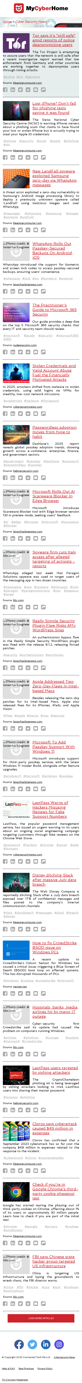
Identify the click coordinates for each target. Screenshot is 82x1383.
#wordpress (55, 655)
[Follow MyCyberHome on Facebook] (19, 1344)
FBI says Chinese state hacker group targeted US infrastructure (53, 1261)
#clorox (30, 1158)
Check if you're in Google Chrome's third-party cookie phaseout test (55, 1191)
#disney (9, 916)
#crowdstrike (45, 980)
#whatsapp (33, 213)
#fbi (20, 1287)
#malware (31, 401)
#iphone (9, 141)
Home (7, 21)
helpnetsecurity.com (25, 470)
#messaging (12, 587)
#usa (45, 1287)
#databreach (24, 912)
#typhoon (71, 1287)
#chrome (46, 845)
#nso (57, 590)
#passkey (33, 461)
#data (7, 912)
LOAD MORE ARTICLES (41, 1318)
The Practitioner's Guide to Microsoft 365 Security (54, 310)
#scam (42, 141)
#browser (31, 522)
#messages (11, 213)
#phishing (71, 141)
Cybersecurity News (64, 1357)
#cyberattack (13, 1158)
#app (28, 587)
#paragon (10, 590)
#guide (29, 335)
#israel (8, 594)
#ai (5, 522)
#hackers (30, 845)
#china (8, 1287)
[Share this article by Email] (36, 90)
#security (26, 141)
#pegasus (71, 590)
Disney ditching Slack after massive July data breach (54, 880)
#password (70, 461)
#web (74, 845)
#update (27, 980)
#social (61, 845)
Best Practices (26, 1368)
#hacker (32, 1287)
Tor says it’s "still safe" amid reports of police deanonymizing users (54, 40)
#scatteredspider (51, 1158)
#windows (49, 776)
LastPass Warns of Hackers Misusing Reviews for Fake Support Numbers (50, 809)
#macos (33, 715)
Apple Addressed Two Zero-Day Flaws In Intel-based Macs (55, 686)
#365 (7, 339)
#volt (57, 1287)
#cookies (72, 1226)
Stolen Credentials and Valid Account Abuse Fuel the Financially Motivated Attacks (54, 372)
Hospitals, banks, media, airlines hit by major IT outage (55, 1012)
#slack (59, 912)
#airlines (9, 1037)
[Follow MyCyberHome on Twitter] (32, 1344)
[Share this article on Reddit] (29, 90)
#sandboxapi (13, 1230)
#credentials (12, 401)
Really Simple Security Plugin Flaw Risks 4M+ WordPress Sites (54, 625)
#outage (52, 1037)
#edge (16, 522)
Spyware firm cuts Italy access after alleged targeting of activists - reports (54, 559)
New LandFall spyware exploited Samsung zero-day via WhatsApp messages (54, 178)
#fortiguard (50, 401)
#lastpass (10, 848)
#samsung (53, 213)
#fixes (8, 715)
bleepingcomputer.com (27, 82)
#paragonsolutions (35, 590)
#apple (55, 141)
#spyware (10, 217)
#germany (32, 77)
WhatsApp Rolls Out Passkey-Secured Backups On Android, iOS (52, 250)
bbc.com (18, 600)
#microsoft (11, 335)
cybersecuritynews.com (27, 406)
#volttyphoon (13, 1291)
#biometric (49, 278)
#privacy (51, 1226)
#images (72, 213)
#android (27, 217)
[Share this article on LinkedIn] (13, 90)
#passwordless (14, 465)
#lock (26, 278)
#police (8, 77)
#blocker (10, 525)
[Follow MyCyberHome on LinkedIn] (46, 1344)
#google (31, 1226)
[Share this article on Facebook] (6, 90)
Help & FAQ (8, 1368)
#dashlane (51, 461)
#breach (72, 912)
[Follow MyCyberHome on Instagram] (59, 1344)
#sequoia (57, 715)
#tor (19, 77)
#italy (74, 587)
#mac (44, 715)
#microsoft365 (67, 335)
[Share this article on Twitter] (21, 90)
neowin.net (20, 986)
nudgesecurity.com (25, 345)
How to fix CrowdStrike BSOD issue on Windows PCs (54, 947)
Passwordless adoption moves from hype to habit (54, 432)
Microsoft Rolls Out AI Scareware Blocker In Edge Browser (53, 496)
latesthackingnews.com (27, 284)
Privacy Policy (45, 1368)
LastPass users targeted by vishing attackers (55, 1070)
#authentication (31, 655)
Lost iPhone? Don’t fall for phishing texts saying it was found (54, 108)
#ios (6, 144)
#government (13, 461)
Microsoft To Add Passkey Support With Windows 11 (53, 747)
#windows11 (12, 776)
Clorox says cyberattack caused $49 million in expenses (54, 1128)
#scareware (70, 522)
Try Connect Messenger (15, 1379)
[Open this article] (44, 90)
